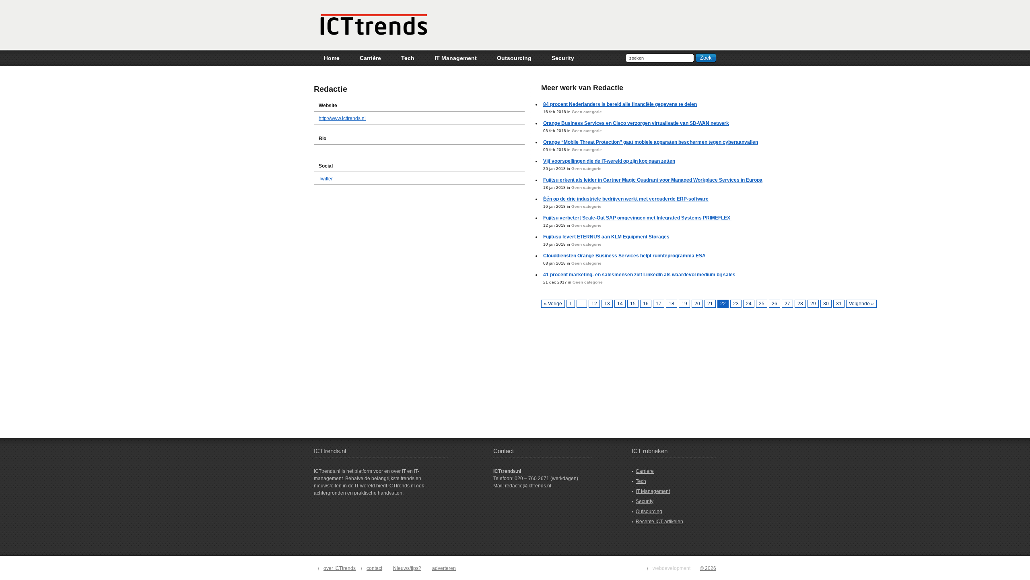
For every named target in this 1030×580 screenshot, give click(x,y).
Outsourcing (649, 511)
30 (826, 304)
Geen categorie (587, 112)
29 (813, 304)
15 (633, 304)
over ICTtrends (339, 568)
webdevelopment (671, 568)
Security (644, 501)
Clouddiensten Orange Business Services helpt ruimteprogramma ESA (624, 256)
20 (697, 304)
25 (761, 304)
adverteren (444, 568)
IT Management (653, 491)
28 (800, 304)
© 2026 (708, 568)
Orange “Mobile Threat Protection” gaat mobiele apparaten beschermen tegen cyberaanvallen (650, 142)
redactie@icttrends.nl (528, 486)
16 (646, 304)
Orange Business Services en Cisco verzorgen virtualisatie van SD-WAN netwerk (636, 123)
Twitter (326, 179)
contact (374, 568)
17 (658, 304)
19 (684, 304)
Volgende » (861, 304)
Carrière (645, 471)
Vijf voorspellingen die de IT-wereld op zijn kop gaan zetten (609, 161)
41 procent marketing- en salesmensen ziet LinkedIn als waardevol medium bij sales (639, 275)
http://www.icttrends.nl (342, 118)
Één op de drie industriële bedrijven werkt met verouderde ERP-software (626, 199)
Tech (641, 481)
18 (671, 304)
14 (620, 304)
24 (749, 304)
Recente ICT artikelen (659, 521)
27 (787, 304)
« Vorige (553, 304)
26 (774, 304)
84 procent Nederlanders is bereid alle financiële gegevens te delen (620, 104)
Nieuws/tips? (407, 568)
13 (607, 304)
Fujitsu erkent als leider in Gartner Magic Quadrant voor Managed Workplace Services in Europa (652, 180)
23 (736, 304)
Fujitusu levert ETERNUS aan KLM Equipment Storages (607, 237)
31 (839, 304)
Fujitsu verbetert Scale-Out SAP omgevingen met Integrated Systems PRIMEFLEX (637, 218)
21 (710, 304)
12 (594, 304)
